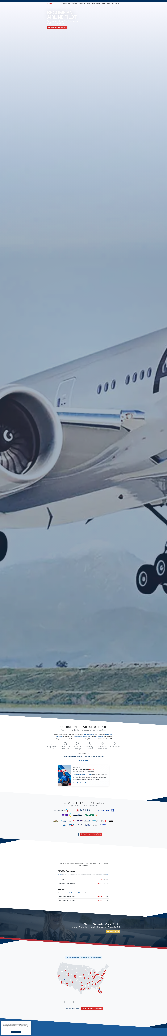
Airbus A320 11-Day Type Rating (83, 883)
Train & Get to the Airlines (72, 756)
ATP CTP (102, 874)
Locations (88, 3)
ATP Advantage (74, 3)
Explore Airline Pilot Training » (57, 27)
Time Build (103, 3)
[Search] (119, 3)
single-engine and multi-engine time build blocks (72, 892)
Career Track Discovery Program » (82, 782)
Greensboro (84, 957)
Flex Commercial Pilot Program (81, 736)
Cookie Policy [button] (12, 1027)
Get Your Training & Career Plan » (91, 834)
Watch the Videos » (113, 931)
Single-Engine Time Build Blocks (83, 896)
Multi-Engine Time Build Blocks (83, 900)
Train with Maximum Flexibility (94, 756)
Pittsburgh (89, 957)
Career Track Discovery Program (83, 774)
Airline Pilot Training (66, 3)
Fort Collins (98, 957)
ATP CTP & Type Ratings (95, 3)
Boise (78, 957)
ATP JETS (60, 874)
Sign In (116, 3)
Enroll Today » (83, 760)
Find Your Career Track (72, 834)
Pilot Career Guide (82, 3)
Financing (108, 3)
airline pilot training (88, 734)
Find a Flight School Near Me (72, 1008)
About (113, 3)
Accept (16, 1031)
